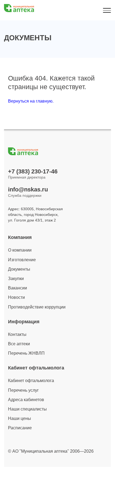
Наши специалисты (27, 409)
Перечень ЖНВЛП (26, 353)
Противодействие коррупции (37, 307)
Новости (16, 297)
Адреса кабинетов (26, 399)
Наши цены (19, 418)
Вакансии (17, 288)
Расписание (20, 428)
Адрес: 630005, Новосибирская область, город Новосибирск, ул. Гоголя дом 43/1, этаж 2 (35, 214)
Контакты (17, 334)
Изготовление (22, 259)
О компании (20, 250)
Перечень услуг (23, 390)
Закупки (16, 278)
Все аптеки (19, 344)
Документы (19, 269)
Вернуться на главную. (30, 101)
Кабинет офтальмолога (31, 380)
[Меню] (106, 10)
